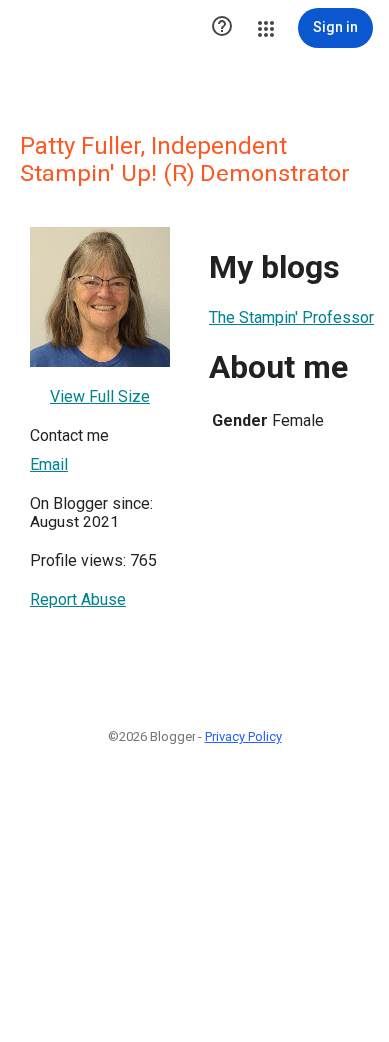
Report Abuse (78, 599)
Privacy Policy (243, 736)
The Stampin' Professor (291, 317)
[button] (222, 28)
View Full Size (100, 396)
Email (49, 464)
